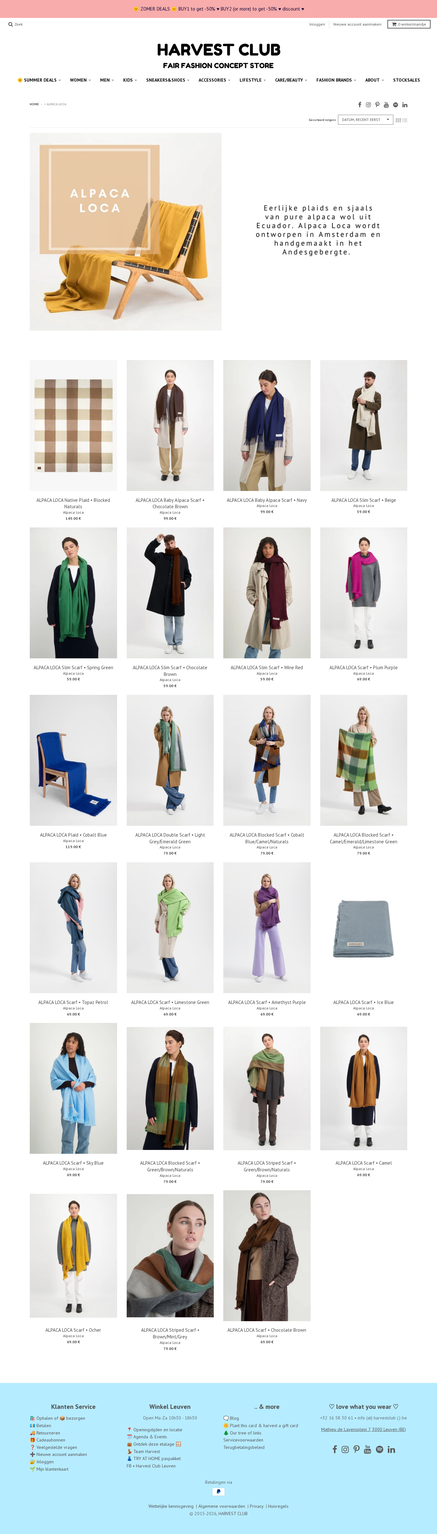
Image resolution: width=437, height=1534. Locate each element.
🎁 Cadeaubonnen (47, 1440)
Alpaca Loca (73, 512)
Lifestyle (251, 80)
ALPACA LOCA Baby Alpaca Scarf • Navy (267, 500)
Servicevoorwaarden (243, 1440)
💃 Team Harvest (143, 1451)
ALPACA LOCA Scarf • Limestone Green (170, 1002)
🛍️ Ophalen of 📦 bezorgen (57, 1418)
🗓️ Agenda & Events (147, 1437)
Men (105, 80)
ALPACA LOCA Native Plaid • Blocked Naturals (73, 503)
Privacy (256, 1506)
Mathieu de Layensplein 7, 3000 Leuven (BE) (363, 1429)
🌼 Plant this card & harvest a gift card (260, 1425)
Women (78, 80)
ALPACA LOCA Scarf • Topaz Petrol (73, 1002)
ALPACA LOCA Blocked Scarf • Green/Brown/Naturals (170, 1166)
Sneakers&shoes (165, 80)
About (372, 80)
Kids (128, 80)
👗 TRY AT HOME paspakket (154, 1458)
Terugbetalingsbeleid (244, 1447)
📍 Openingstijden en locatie (154, 1430)
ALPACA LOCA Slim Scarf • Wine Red (267, 667)
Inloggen (317, 24)
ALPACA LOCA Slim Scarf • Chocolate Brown (170, 670)
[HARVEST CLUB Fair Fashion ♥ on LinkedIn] (404, 104)
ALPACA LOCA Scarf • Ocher (73, 1330)
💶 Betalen (40, 1425)
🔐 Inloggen (42, 1462)
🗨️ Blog (231, 1418)
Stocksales (406, 80)
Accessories (212, 80)
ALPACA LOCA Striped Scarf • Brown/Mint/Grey (170, 1333)
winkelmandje (412, 24)
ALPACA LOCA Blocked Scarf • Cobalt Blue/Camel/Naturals (267, 838)
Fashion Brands (334, 80)
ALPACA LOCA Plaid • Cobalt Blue (73, 835)
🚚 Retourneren (45, 1433)
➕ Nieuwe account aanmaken (58, 1454)
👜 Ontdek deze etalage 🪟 (154, 1444)
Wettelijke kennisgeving (171, 1506)
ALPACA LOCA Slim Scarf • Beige (363, 500)
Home (34, 104)
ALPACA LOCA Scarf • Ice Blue (363, 1002)
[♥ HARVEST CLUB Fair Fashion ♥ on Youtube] (386, 104)
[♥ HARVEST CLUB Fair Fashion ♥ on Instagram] (368, 104)
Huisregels (278, 1506)
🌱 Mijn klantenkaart (49, 1469)
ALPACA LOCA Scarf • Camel (364, 1163)
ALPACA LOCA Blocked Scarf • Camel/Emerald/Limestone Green (363, 838)
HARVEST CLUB (233, 1513)
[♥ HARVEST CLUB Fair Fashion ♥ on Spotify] (395, 104)
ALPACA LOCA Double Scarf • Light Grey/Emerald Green (170, 838)
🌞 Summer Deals (37, 80)
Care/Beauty (289, 80)
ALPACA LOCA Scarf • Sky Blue (73, 1163)
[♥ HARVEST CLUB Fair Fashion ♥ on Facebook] (360, 104)
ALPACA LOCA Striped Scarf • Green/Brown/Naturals (267, 1166)
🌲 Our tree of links (242, 1433)
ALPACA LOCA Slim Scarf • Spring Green (73, 667)
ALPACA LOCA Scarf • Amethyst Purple (267, 1002)
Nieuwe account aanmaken (357, 24)
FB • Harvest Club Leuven (151, 1466)
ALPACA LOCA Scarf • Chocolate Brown (266, 1330)
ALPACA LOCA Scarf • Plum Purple (364, 667)
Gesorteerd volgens (322, 120)
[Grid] (398, 120)
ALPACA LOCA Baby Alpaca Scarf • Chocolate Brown (170, 503)
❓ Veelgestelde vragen (53, 1447)
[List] (404, 120)
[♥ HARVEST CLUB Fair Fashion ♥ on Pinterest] (377, 104)
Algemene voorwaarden (221, 1506)
